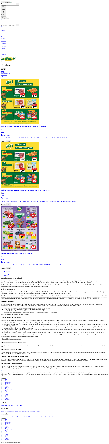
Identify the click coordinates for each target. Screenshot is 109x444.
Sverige (7, 398)
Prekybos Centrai (37, 411)
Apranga (31, 411)
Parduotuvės (9, 405)
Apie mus (7, 416)
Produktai (4, 75)
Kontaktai (51, 416)
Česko (6, 380)
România (7, 395)
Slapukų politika (22, 416)
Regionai (20, 405)
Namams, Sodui (17, 411)
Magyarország (8, 388)
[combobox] (9, 5)
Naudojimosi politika (31, 416)
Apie (2, 76)
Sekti (7, 141)
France (6, 386)
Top (6, 405)
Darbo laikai (15, 405)
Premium (5, 18)
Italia (6, 390)
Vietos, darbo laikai (5, 73)
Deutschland (8, 382)
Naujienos (3, 416)
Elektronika (11, 411)
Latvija (6, 391)
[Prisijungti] (8, 18)
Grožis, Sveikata (25, 411)
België (6, 379)
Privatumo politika (14, 416)
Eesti (6, 384)
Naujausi (3, 405)
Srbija (6, 397)
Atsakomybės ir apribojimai (42, 416)
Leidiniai (3, 72)
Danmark (7, 383)
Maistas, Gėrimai (5, 411)
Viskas (2, 71)
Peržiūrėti (3, 141)
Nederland (7, 393)
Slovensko (7, 399)
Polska (6, 394)
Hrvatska (7, 387)
